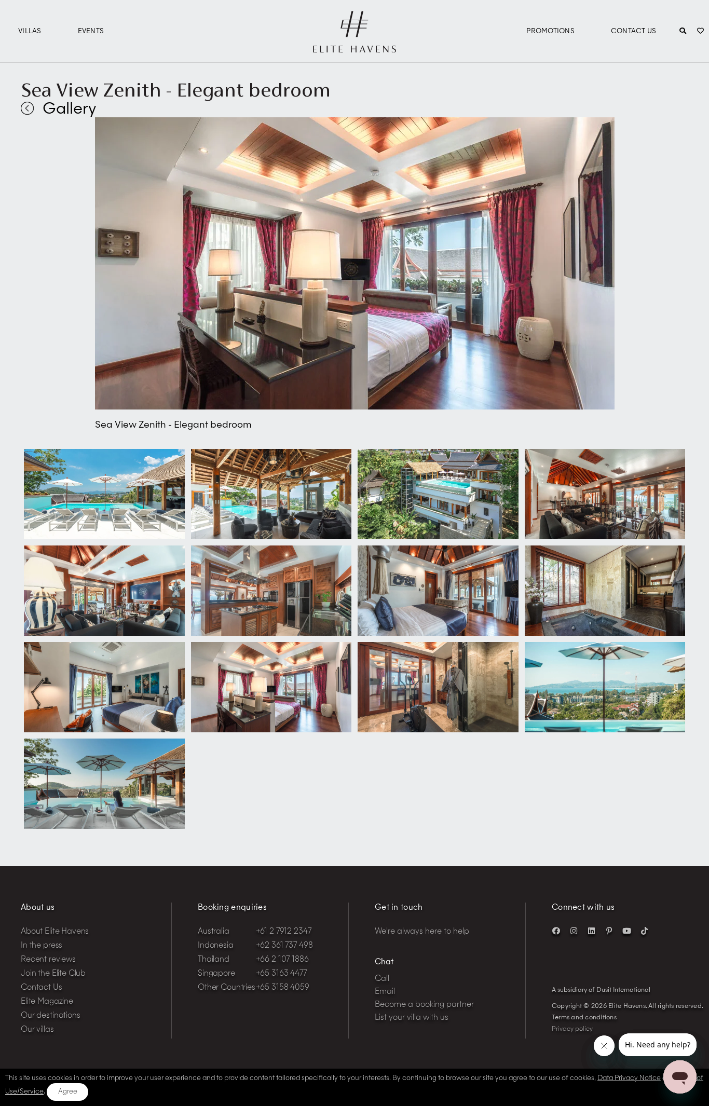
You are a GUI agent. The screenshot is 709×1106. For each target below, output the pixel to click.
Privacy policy (572, 1029)
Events (91, 31)
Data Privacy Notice (629, 1078)
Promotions (550, 31)
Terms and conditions (584, 1018)
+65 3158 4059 (282, 988)
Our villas (37, 1030)
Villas (30, 31)
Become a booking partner (424, 1005)
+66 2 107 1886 (282, 960)
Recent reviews (48, 960)
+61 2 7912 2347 (283, 932)
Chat (384, 962)
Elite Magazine (47, 1002)
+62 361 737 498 (284, 946)
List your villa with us (411, 1018)
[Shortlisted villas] (700, 31)
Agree (67, 1091)
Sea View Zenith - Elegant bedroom (176, 89)
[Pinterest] (609, 930)
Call (382, 979)
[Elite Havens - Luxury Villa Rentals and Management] (354, 48)
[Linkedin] (591, 930)
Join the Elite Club (53, 974)
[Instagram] (573, 930)
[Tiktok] (644, 930)
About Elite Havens (55, 932)
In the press (41, 946)
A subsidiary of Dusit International (601, 990)
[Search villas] (682, 31)
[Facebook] (556, 930)
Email (385, 992)
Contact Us (634, 31)
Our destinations (50, 1016)
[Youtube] (626, 930)
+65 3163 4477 (281, 974)
